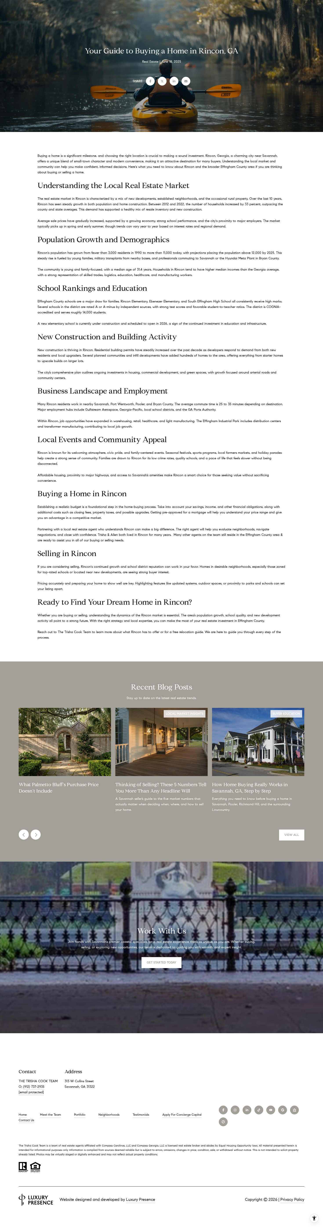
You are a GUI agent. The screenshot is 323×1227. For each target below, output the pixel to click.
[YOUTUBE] (270, 1110)
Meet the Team (50, 1115)
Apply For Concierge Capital (181, 1115)
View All (291, 835)
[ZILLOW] (294, 1110)
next (36, 835)
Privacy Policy (292, 1199)
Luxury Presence (140, 1199)
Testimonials (141, 1115)
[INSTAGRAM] (235, 1110)
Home (23, 1115)
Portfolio (79, 1115)
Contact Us (26, 1120)
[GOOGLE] (282, 1110)
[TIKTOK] (258, 1110)
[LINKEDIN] (247, 1110)
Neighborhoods (109, 1115)
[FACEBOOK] (223, 1110)
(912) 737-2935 (33, 1087)
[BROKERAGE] (223, 1121)
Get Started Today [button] (161, 963)
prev (24, 835)
